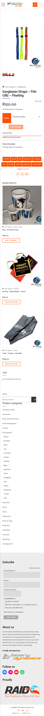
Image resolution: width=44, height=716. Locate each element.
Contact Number (10, 590)
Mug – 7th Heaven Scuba (10, 230)
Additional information (11, 137)
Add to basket (16, 127)
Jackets (6, 457)
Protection (6, 525)
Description (7, 133)
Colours (6, 118)
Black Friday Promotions (10, 419)
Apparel (6, 159)
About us (15, 713)
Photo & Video (7, 521)
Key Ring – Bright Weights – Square (13, 291)
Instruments (6, 516)
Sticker (6, 486)
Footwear (7, 453)
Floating (36, 159)
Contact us (26, 713)
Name (7, 580)
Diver (14, 159)
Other (6, 473)
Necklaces (7, 469)
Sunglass (26, 164)
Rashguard (7, 478)
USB (5, 498)
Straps (18, 164)
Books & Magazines (9, 423)
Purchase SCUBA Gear (14, 608)
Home (15, 227)
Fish (20, 159)
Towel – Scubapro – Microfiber (12, 353)
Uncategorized (7, 544)
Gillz (4, 164)
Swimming (6, 539)
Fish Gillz (25, 169)
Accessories (6, 414)
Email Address (10, 571)
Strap (11, 164)
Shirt (5, 482)
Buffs (5, 445)
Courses (5, 428)
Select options (11, 302)
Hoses (4, 512)
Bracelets (7, 441)
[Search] (33, 399)
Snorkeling (6, 530)
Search (4, 394)
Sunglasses (21, 87)
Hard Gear (5, 502)
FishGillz (27, 159)
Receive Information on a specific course (21, 605)
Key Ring (16, 289)
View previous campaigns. (14, 612)
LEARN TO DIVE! (12, 602)
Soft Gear (5, 535)
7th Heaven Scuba (8, 410)
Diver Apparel (10, 87)
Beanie (6, 437)
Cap (5, 449)
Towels (16, 350)
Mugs (20, 227)
